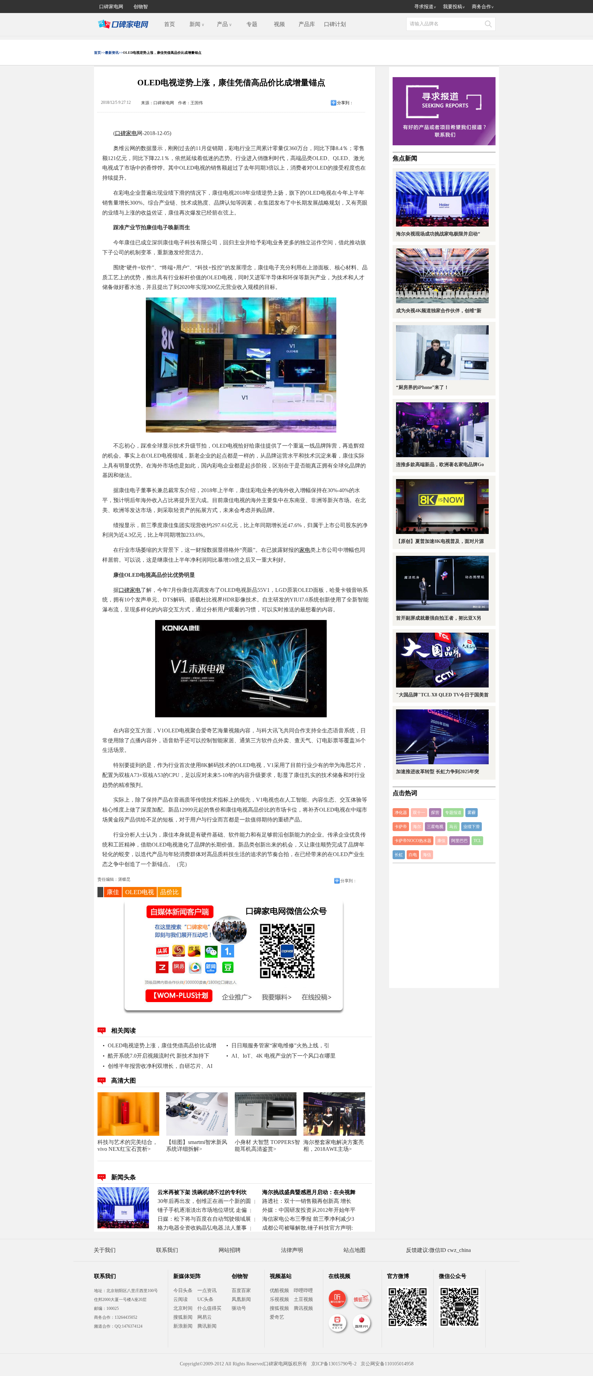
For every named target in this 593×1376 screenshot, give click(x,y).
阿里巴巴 (459, 840)
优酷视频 (279, 1290)
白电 (413, 854)
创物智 (140, 6)
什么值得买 (209, 1308)
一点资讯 (207, 1290)
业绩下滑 (471, 826)
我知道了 (292, 728)
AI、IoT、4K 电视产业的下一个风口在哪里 (283, 1056)
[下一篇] (484, 688)
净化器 (401, 812)
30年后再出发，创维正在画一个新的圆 (204, 1201)
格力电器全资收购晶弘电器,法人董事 (202, 1228)
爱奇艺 (277, 1317)
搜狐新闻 (183, 1317)
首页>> (99, 52)
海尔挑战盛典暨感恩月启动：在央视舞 (309, 1192)
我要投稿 (454, 6)
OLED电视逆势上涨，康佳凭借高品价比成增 (162, 1045)
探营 (435, 812)
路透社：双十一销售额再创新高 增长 (306, 1201)
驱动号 (239, 1308)
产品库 (307, 24)
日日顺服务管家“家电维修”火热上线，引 (280, 1045)
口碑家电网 (111, 6)
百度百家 (241, 1290)
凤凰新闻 (241, 1299)
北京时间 (183, 1308)
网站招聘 (230, 1250)
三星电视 (435, 826)
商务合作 (483, 6)
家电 (131, 133)
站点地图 (354, 1250)
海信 (427, 854)
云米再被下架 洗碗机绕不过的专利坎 (202, 1192)
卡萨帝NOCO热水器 (413, 840)
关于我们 (105, 1250)
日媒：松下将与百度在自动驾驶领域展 (204, 1219)
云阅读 (180, 1299)
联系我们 (167, 1250)
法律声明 (292, 1250)
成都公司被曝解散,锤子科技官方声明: (307, 1228)
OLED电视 (139, 892)
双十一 (419, 812)
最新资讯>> (114, 52)
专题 (251, 24)
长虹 (399, 854)
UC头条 (205, 1299)
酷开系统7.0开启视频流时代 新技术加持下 (158, 1056)
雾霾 (471, 812)
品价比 (169, 892)
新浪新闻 (183, 1326)
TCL (477, 840)
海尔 (417, 826)
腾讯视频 (303, 1308)
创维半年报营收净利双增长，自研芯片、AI (160, 1066)
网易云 (204, 1317)
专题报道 (453, 812)
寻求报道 (425, 6)
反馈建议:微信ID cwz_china (438, 1250)
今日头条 (183, 1290)
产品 (224, 24)
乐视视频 (279, 1299)
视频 (279, 24)
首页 (169, 24)
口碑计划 (335, 24)
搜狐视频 (279, 1308)
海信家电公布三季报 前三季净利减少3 (308, 1219)
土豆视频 (303, 1299)
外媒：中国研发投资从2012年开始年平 (309, 1210)
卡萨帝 (401, 826)
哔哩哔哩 (303, 1290)
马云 (453, 826)
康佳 (113, 892)
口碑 (120, 133)
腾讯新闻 (207, 1326)
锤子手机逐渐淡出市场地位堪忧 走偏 (202, 1210)
